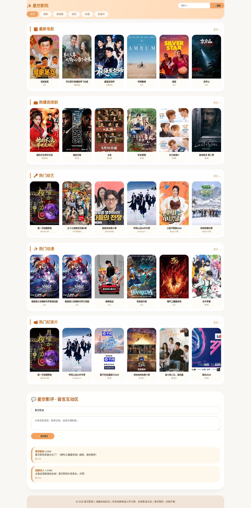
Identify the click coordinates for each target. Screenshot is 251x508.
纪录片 (101, 14)
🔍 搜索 (217, 5)
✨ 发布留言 (42, 436)
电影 (45, 14)
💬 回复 (38, 459)
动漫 (87, 14)
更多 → (217, 29)
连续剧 (59, 14)
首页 (32, 14)
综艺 (74, 14)
